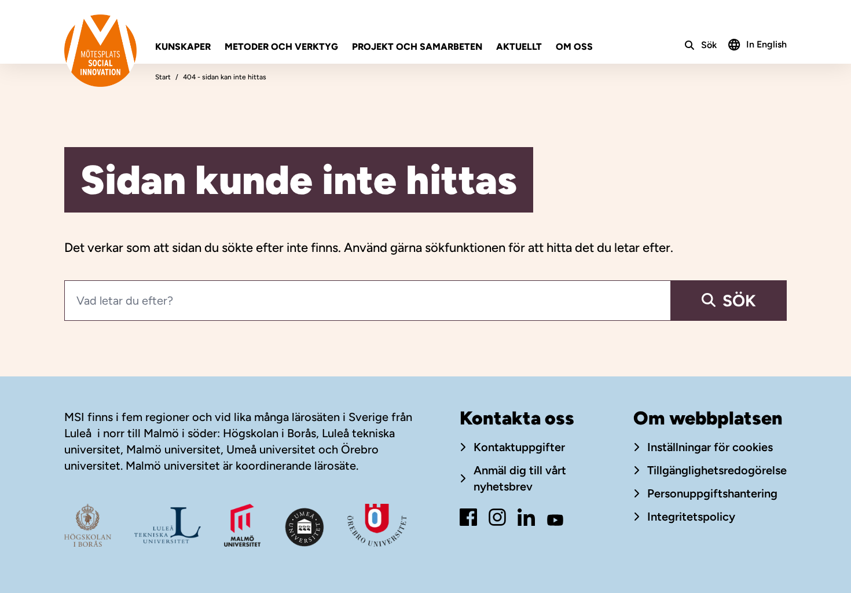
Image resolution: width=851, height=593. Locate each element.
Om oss (574, 46)
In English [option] (766, 44)
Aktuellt (519, 46)
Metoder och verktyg (281, 46)
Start (163, 77)
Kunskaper (183, 46)
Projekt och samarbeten (417, 46)
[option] (757, 44)
